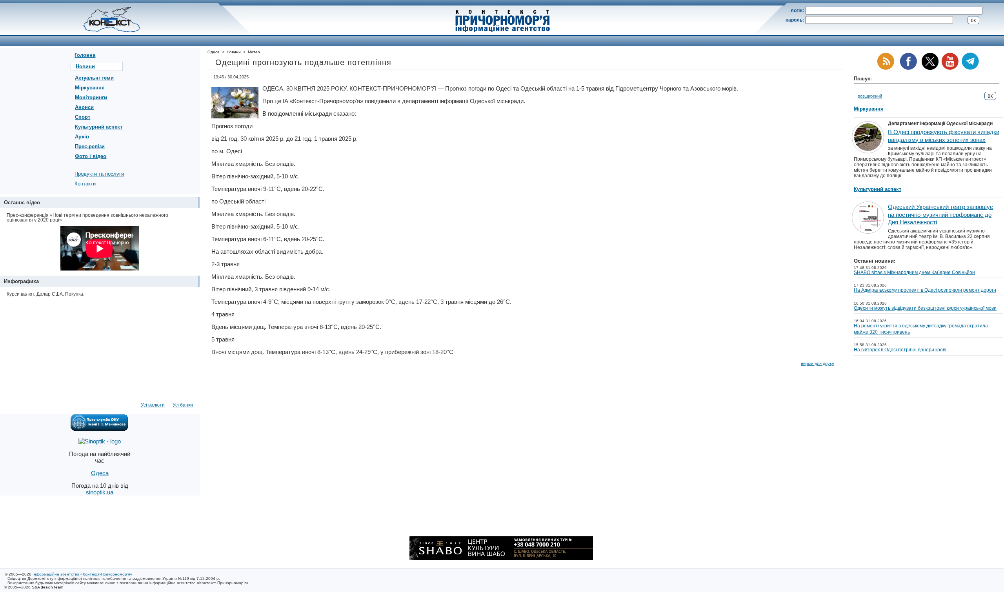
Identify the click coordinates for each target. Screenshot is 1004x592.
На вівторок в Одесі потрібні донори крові (900, 349)
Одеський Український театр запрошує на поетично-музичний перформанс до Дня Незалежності (940, 214)
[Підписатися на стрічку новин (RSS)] (885, 68)
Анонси (84, 107)
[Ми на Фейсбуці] (908, 68)
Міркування (90, 88)
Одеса (213, 52)
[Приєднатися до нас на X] (930, 68)
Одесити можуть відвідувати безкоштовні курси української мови (925, 308)
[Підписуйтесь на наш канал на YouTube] (949, 68)
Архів (82, 137)
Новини (85, 66)
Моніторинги (91, 97)
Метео (254, 52)
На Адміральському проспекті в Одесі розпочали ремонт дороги (925, 290)
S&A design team (47, 587)
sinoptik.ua (99, 492)
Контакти (85, 184)
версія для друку (817, 363)
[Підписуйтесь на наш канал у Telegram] (970, 68)
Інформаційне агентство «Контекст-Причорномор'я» (82, 574)
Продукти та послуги (99, 174)
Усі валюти (153, 405)
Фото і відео (90, 156)
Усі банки (183, 405)
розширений (870, 96)
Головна (85, 55)
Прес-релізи (90, 146)
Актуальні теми (94, 78)
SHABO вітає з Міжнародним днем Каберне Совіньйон (914, 272)
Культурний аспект (98, 127)
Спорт (82, 117)
